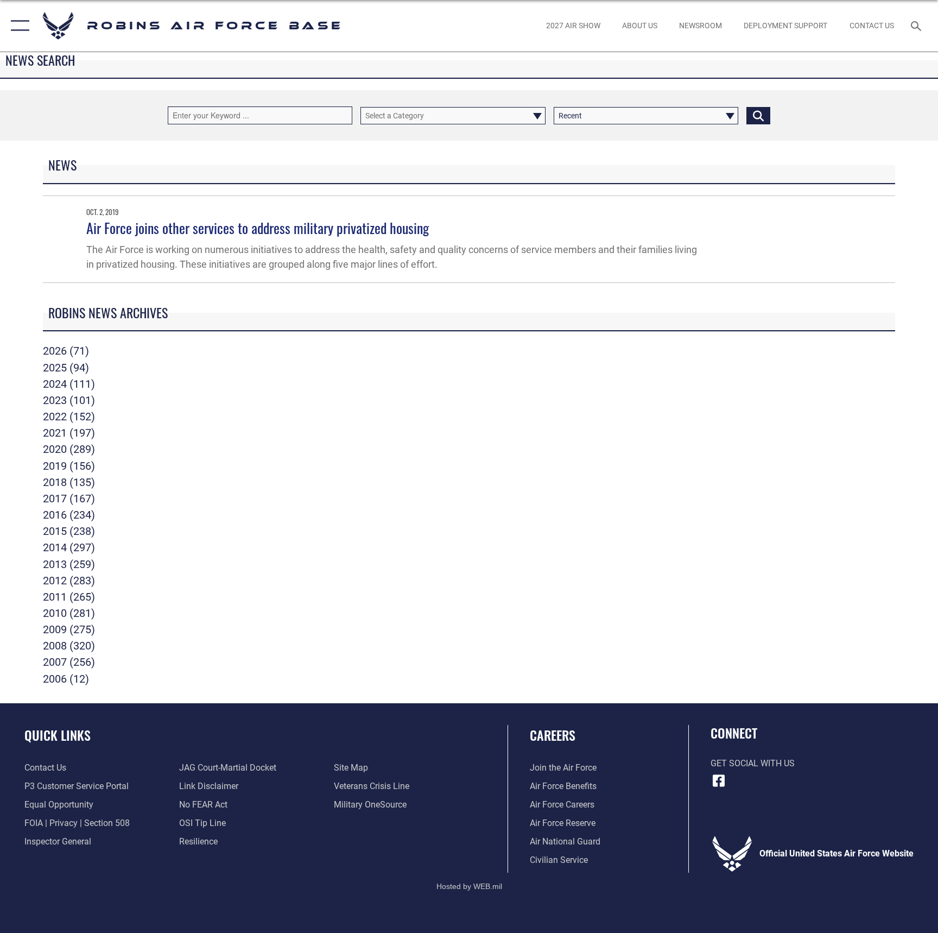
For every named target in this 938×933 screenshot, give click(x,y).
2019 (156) (69, 465)
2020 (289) (69, 449)
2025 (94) (66, 367)
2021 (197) (69, 432)
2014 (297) (69, 547)
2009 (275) (69, 629)
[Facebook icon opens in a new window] (719, 781)
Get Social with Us (753, 763)
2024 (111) (69, 383)
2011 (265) (69, 596)
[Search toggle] (917, 25)
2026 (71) (66, 350)
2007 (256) (69, 662)
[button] (17, 26)
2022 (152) (69, 416)
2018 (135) (69, 482)
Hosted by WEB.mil (469, 886)
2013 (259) (69, 564)
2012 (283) (69, 580)
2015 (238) (69, 531)
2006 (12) (66, 678)
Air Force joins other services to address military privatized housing (257, 227)
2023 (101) (69, 400)
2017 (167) (69, 498)
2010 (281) (69, 613)
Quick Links (57, 735)
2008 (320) (69, 645)
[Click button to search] (758, 115)
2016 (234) (69, 514)
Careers (552, 735)
